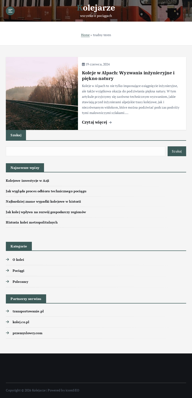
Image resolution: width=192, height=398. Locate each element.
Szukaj (16, 135)
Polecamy (20, 282)
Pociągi (18, 271)
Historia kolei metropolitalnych (31, 222)
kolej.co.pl (21, 322)
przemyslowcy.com (27, 333)
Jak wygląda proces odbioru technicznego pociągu (46, 191)
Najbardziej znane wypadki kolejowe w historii (43, 201)
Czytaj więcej (95, 122)
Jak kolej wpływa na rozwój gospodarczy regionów (46, 212)
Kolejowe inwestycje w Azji (27, 180)
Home (85, 35)
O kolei (18, 260)
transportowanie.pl (28, 311)
